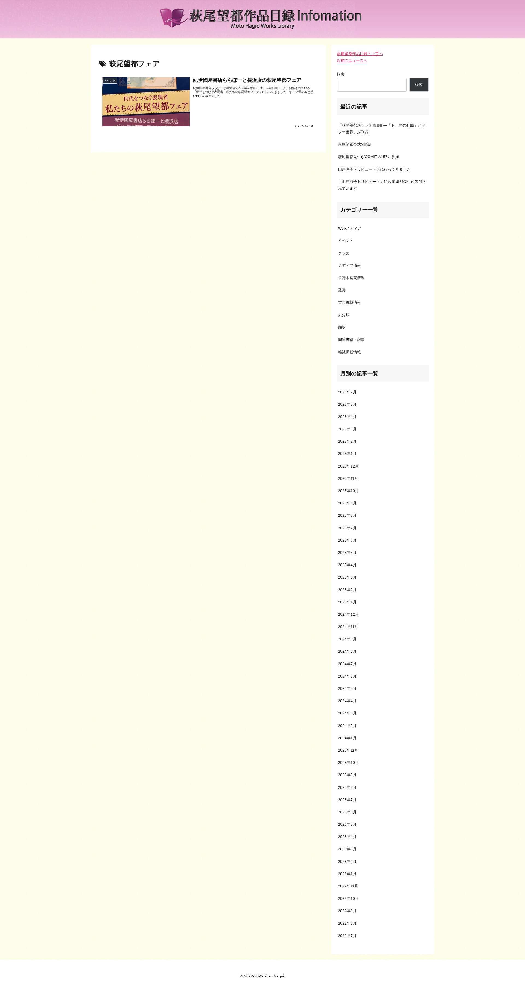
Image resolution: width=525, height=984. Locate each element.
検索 (341, 74)
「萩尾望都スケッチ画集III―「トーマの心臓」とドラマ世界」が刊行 (381, 128)
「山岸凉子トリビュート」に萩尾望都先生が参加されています (382, 185)
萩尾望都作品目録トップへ (360, 53)
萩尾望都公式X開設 (354, 144)
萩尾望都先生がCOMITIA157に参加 (368, 156)
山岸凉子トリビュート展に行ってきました (374, 169)
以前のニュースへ (352, 60)
